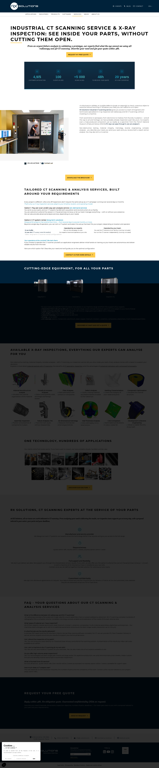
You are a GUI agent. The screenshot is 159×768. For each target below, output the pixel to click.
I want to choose (21, 758)
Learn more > (74, 757)
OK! (34, 758)
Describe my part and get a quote (92, 325)
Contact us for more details (78, 255)
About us (95, 14)
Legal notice (60, 765)
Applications (30, 14)
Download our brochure (104, 738)
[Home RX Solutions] (24, 6)
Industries (43, 14)
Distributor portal (124, 738)
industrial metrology (107, 366)
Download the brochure (78, 178)
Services (77, 14)
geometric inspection (75, 366)
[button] (4, 765)
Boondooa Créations (79, 765)
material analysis (33, 366)
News (86, 14)
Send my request (78, 716)
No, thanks (8, 758)
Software (66, 14)
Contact (139, 6)
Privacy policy (69, 765)
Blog (129, 6)
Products (55, 14)
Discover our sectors (78, 487)
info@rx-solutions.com (82, 738)
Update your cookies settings (94, 765)
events (118, 6)
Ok (88, 754)
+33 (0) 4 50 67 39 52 (62, 738)
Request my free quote (78, 54)
